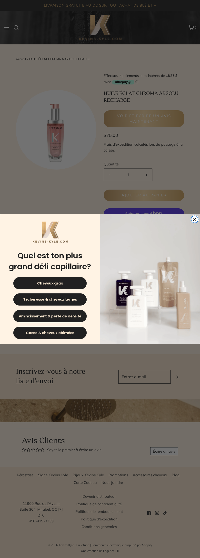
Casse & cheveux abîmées (50, 332)
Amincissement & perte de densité (50, 316)
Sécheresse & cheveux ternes (50, 299)
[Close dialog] (194, 219)
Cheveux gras (50, 283)
